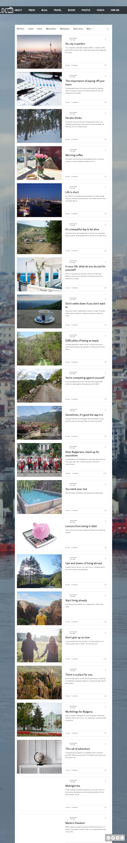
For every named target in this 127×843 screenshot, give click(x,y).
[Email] (117, 838)
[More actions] (106, 39)
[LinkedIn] (108, 838)
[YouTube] (113, 838)
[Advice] (122, 838)
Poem (39, 28)
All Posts (20, 28)
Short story (78, 28)
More (89, 28)
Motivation (64, 28)
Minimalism (51, 28)
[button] (20, 10)
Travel (30, 28)
